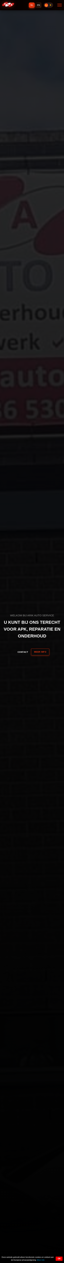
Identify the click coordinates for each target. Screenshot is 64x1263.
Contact (23, 652)
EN (38, 5)
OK (59, 1258)
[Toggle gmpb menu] (60, 5)
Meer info (40, 652)
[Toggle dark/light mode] (48, 5)
